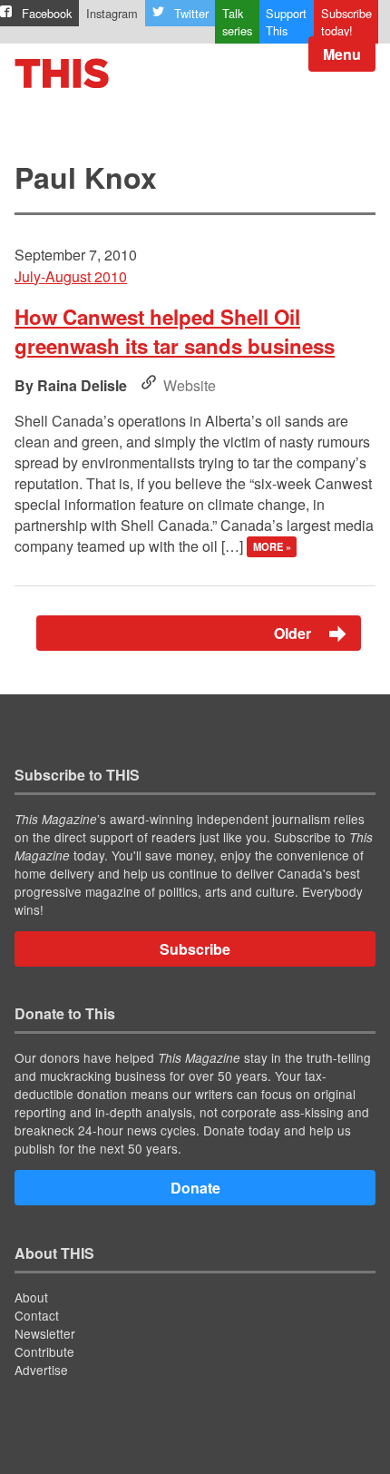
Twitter (191, 13)
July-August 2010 (71, 276)
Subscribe (195, 948)
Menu (342, 54)
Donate (195, 1187)
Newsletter (45, 1333)
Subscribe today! (346, 22)
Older (294, 633)
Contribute (44, 1351)
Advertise (41, 1370)
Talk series (237, 22)
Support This (286, 22)
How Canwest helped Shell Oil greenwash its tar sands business (175, 331)
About (31, 1297)
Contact (37, 1315)
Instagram (112, 13)
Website (189, 385)
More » (272, 547)
